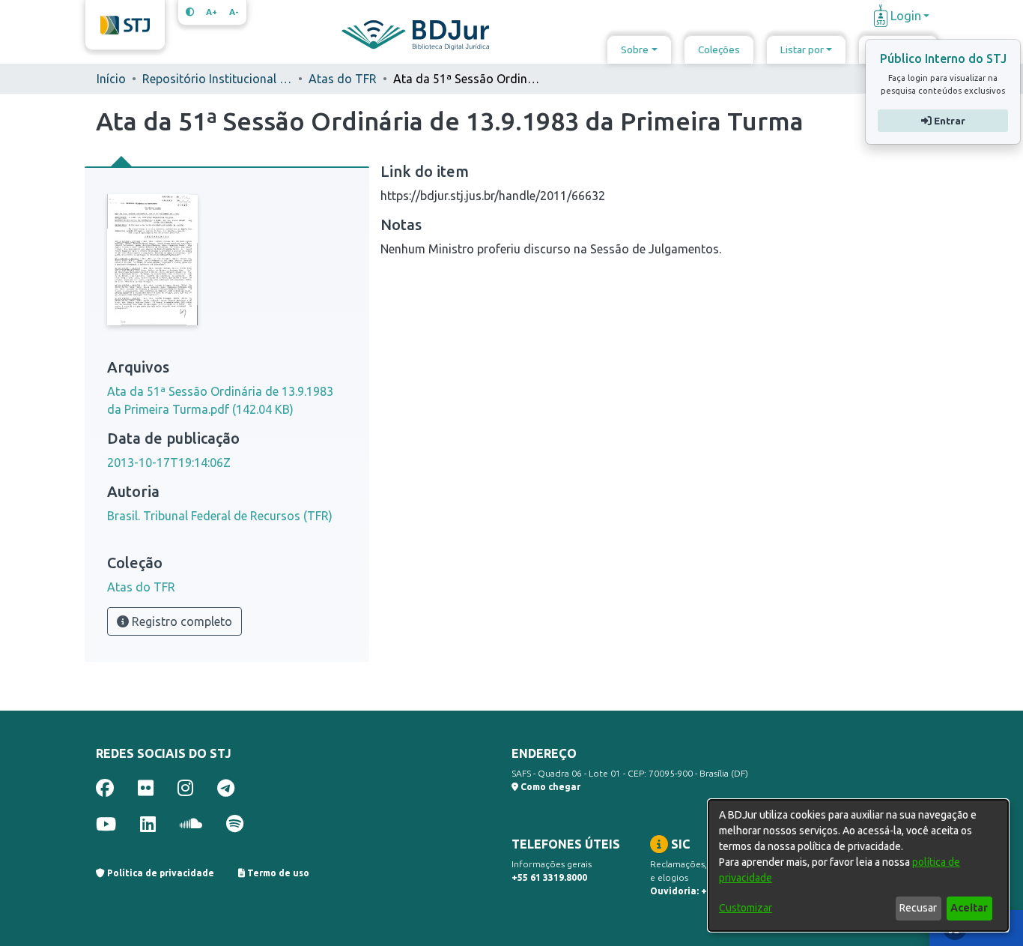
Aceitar (969, 908)
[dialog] (858, 865)
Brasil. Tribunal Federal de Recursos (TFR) (220, 515)
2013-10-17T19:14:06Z (169, 462)
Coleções (719, 49)
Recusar (918, 908)
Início (111, 78)
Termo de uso (277, 873)
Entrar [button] (948, 121)
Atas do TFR (343, 78)
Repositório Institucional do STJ (217, 78)
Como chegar (549, 787)
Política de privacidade (159, 873)
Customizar (745, 908)
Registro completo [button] (180, 621)
